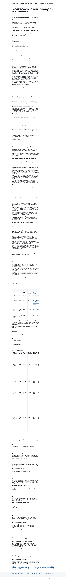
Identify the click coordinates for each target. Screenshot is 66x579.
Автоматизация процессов (44, 3)
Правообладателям (15, 574)
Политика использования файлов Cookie (37, 573)
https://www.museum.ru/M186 (37, 295)
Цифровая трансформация (29, 3)
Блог (13, 573)
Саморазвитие (51, 3)
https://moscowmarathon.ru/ (37, 309)
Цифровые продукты (15, 3)
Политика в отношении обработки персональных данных (23, 573)
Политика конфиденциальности (48, 573)
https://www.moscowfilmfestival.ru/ (38, 305)
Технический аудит (36, 3)
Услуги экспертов (21, 3)
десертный (26, 46)
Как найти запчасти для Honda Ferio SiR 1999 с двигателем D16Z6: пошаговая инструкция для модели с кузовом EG (44, 567)
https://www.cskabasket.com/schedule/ (38, 315)
